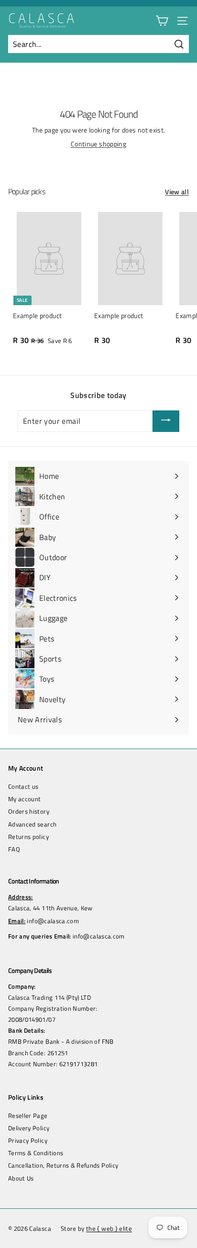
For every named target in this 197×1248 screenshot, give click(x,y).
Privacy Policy (27, 1140)
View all (177, 192)
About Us (21, 1178)
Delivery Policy (28, 1128)
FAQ (14, 849)
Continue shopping (98, 144)
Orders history (28, 811)
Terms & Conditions (35, 1153)
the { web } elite (109, 1228)
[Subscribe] (166, 421)
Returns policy (28, 836)
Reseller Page (28, 1115)
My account (24, 799)
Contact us (23, 786)
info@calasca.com (53, 921)
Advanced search (32, 824)
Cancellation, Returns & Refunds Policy (63, 1165)
